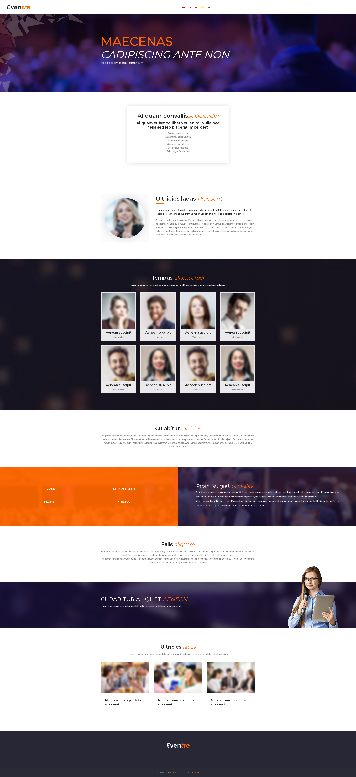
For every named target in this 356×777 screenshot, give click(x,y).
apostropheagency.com (185, 772)
